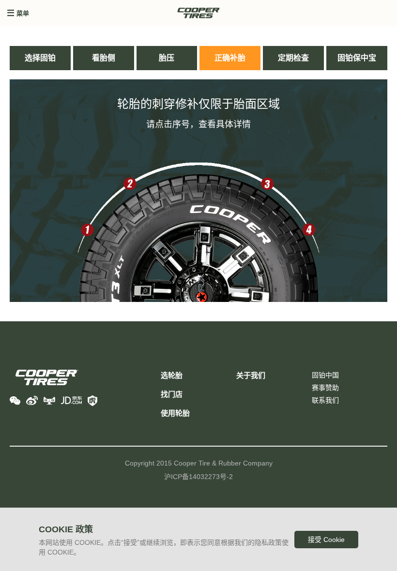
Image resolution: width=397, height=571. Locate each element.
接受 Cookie (326, 539)
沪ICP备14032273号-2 (198, 477)
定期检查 (293, 58)
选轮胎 (172, 375)
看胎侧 (103, 58)
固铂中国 (325, 375)
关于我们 (250, 375)
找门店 (172, 394)
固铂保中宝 (356, 58)
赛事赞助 (325, 387)
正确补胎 (229, 58)
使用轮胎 (175, 413)
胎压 (166, 58)
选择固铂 (40, 58)
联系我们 (325, 400)
